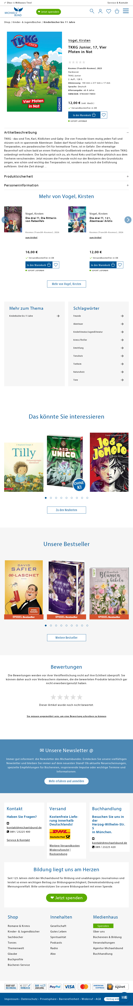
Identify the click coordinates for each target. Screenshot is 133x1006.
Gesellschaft (58, 926)
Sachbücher (15, 937)
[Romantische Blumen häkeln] (109, 587)
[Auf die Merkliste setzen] (103, 114)
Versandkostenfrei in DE (20, 2)
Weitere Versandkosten (65, 845)
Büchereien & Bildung (107, 937)
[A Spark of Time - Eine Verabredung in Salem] (66, 587)
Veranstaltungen (104, 942)
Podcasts (56, 942)
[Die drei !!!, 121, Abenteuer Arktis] (77, 219)
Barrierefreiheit (69, 999)
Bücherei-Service (19, 965)
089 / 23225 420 (105, 847)
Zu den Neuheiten (66, 510)
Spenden (103, 926)
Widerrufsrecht (59, 849)
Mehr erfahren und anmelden (66, 781)
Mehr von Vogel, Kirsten (66, 284)
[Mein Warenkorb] (116, 11)
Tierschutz (78, 356)
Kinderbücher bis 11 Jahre (21, 316)
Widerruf (87, 999)
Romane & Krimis (19, 926)
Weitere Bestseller (66, 638)
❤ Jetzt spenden (48, 11)
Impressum (12, 999)
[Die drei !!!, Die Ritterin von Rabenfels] (13, 219)
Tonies (12, 942)
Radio (54, 948)
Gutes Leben (58, 931)
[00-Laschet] (23, 587)
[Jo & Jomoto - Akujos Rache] (109, 460)
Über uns (99, 931)
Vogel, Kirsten (79, 40)
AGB (98, 999)
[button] (46, 498)
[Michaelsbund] (14, 13)
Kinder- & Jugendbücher (24, 931)
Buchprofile (15, 959)
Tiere (75, 380)
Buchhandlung (103, 953)
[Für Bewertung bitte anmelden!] (76, 63)
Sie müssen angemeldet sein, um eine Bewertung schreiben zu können (66, 716)
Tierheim (77, 364)
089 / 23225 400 (20, 831)
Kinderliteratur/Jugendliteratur (88, 332)
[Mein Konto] (100, 11)
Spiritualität (58, 937)
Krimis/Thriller (80, 340)
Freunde (77, 316)
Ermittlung (78, 348)
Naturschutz (79, 372)
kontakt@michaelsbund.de (24, 827)
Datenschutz (29, 999)
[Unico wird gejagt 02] (66, 460)
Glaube (12, 953)
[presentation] (5, 219)
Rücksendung (58, 854)
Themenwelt (16, 948)
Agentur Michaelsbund (108, 948)
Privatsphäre (48, 999)
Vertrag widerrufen (116, 999)
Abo (53, 953)
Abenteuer (78, 324)
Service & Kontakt (118, 2)
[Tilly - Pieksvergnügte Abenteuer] (23, 460)
